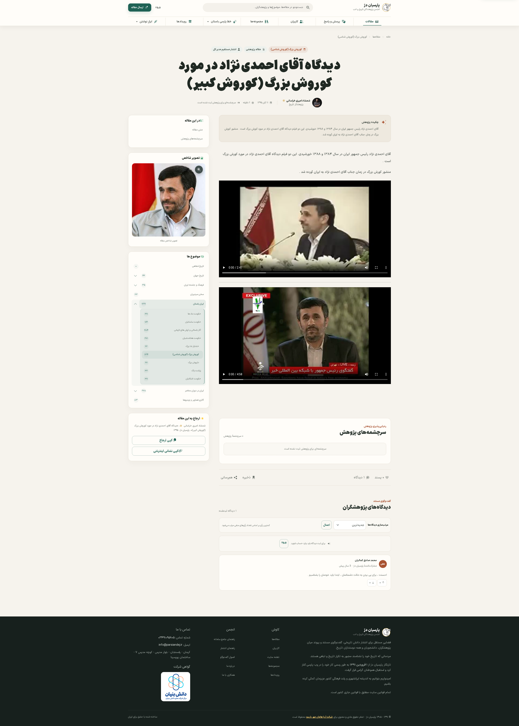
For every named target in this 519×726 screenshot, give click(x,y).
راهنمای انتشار (227, 648)
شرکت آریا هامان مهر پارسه (319, 717)
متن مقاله (197, 130)
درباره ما (230, 666)
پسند (379, 477)
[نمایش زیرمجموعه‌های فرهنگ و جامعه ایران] (135, 285)
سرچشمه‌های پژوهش (192, 139)
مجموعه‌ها (273, 666)
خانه (388, 37)
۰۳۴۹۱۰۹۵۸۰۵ (166, 638)
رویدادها (275, 675)
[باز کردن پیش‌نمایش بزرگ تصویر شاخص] (168, 200)
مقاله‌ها (376, 37)
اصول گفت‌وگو (227, 657)
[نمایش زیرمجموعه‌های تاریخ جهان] (135, 276)
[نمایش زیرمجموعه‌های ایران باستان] (135, 304)
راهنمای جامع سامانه (224, 639)
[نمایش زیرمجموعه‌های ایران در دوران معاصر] (135, 391)
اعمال (326, 525)
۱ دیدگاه (359, 477)
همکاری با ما (228, 675)
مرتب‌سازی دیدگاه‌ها (378, 525)
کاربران (276, 648)
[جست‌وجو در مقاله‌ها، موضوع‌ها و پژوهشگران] (307, 7)
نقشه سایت (273, 657)
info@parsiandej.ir (170, 645)
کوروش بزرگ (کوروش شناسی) (352, 37)
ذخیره (246, 477)
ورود (158, 7)
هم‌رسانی (227, 477)
